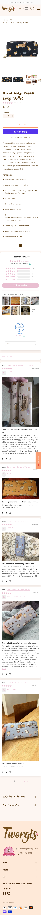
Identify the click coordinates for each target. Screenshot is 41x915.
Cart (21, 9)
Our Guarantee (11, 805)
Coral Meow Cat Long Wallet (18, 467)
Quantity (6, 113)
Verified (19, 335)
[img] (7, 369)
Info (4, 877)
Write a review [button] (20, 285)
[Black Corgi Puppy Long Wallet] (6, 79)
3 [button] (21, 781)
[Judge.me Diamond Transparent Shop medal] (19, 327)
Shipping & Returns (14, 796)
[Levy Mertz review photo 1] (20, 727)
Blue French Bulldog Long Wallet (20, 365)
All (11, 20)
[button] (8, 103)
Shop (5, 863)
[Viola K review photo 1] (20, 401)
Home (5, 20)
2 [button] (17, 781)
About (5, 870)
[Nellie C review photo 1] (20, 488)
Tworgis (11, 902)
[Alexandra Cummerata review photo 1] (20, 620)
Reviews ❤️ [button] (38, 460)
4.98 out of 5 (26, 261)
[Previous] (8, 49)
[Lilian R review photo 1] (20, 546)
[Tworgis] (8, 9)
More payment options (20, 137)
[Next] (32, 49)
